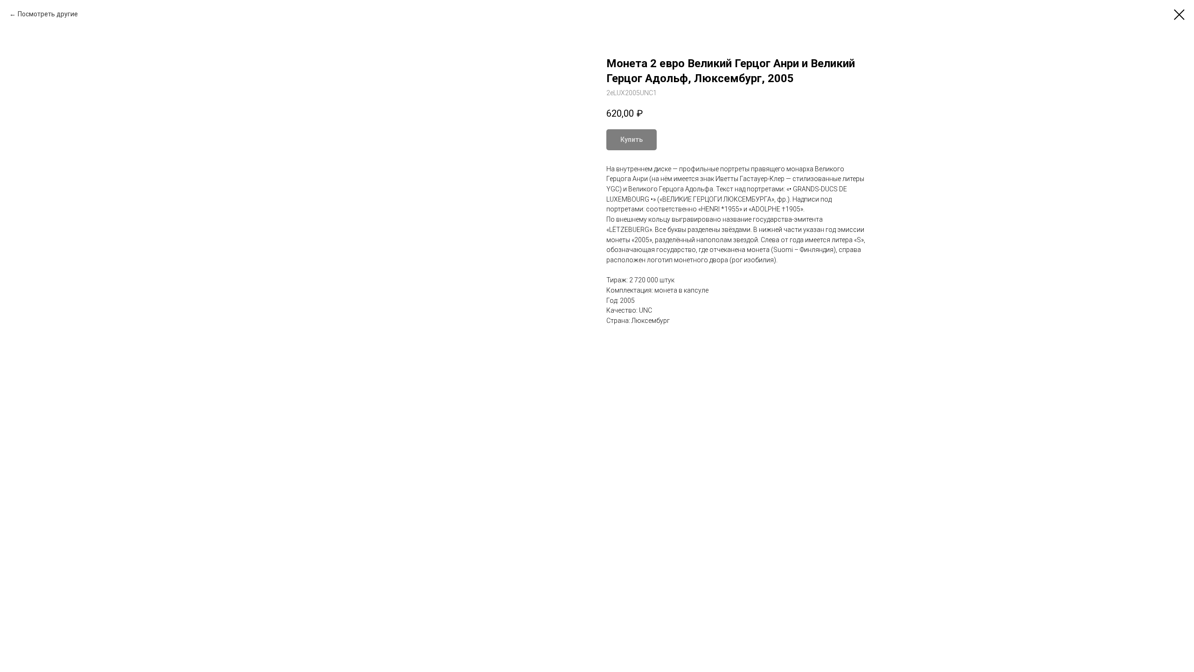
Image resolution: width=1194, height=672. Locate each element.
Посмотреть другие (48, 14)
